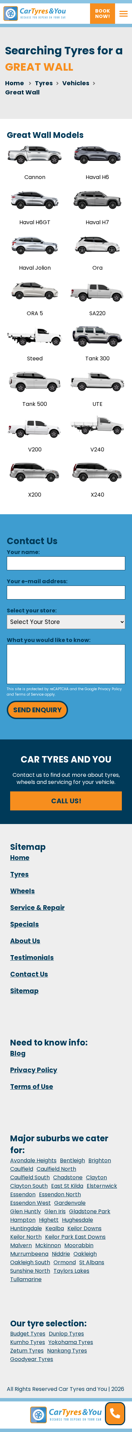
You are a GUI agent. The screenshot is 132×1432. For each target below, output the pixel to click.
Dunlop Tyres (66, 1334)
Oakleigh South (30, 1262)
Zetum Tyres (27, 1351)
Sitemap (24, 991)
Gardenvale (70, 1203)
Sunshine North (30, 1271)
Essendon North (60, 1194)
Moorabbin (78, 1245)
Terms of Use (31, 1086)
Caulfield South (30, 1177)
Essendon (23, 1194)
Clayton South (29, 1186)
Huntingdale (26, 1228)
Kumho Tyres (27, 1342)
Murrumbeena (29, 1254)
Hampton (23, 1220)
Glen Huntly (25, 1211)
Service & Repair (37, 907)
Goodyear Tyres (31, 1359)
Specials (24, 924)
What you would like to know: (48, 640)
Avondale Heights (33, 1160)
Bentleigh (72, 1160)
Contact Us (29, 974)
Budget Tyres (27, 1334)
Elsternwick (102, 1186)
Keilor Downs (84, 1228)
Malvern (21, 1245)
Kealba (54, 1228)
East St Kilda (67, 1186)
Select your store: (32, 610)
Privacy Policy (110, 689)
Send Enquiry (37, 710)
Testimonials (32, 957)
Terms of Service (29, 694)
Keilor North (26, 1237)
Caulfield (21, 1169)
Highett (49, 1220)
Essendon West (30, 1203)
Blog (18, 1053)
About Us (25, 941)
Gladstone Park (89, 1211)
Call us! (66, 801)
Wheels (22, 891)
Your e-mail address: (37, 581)
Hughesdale (77, 1220)
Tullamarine (26, 1279)
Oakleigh (85, 1254)
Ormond (64, 1262)
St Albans (91, 1262)
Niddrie (61, 1254)
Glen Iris (55, 1211)
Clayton (96, 1177)
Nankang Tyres (67, 1351)
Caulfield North (56, 1169)
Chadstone (68, 1177)
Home (14, 83)
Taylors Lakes (71, 1271)
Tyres (19, 874)
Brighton (99, 1160)
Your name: (23, 552)
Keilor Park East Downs (75, 1237)
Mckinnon (48, 1245)
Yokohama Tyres (70, 1342)
